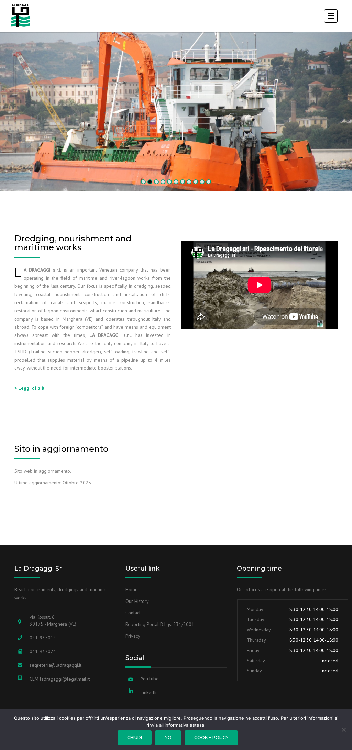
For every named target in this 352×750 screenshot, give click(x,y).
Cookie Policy (211, 737)
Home (131, 589)
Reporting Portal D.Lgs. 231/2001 (159, 624)
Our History (137, 601)
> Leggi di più (29, 388)
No (168, 737)
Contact (133, 612)
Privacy (132, 636)
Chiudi (134, 737)
